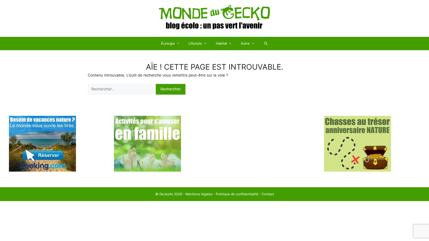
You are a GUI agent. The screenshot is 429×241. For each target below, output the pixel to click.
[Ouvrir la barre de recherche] (265, 43)
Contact (268, 194)
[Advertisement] (267, 147)
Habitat (221, 43)
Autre (245, 43)
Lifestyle (195, 43)
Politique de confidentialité (237, 194)
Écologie (168, 43)
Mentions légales (198, 194)
